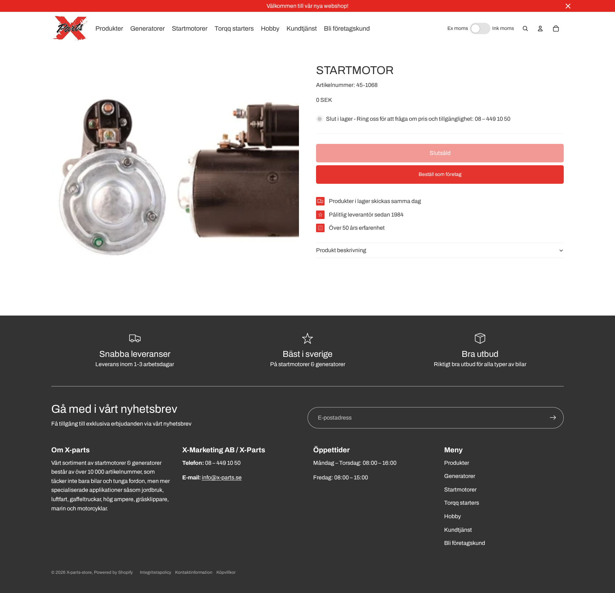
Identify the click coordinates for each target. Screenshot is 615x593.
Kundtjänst (458, 530)
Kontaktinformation (193, 572)
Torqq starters (461, 503)
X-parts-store (79, 572)
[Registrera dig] (553, 417)
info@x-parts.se (222, 477)
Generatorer (459, 476)
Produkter (456, 463)
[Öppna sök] (525, 28)
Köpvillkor (226, 572)
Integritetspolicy (155, 572)
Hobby (452, 516)
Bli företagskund (464, 543)
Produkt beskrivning (341, 250)
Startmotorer (460, 490)
